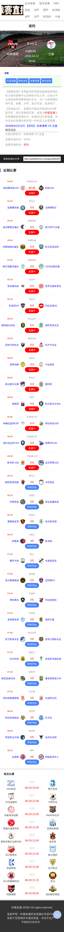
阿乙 (32, 554)
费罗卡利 (14, 560)
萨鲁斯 (15, 541)
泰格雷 (15, 403)
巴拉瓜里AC (51, 305)
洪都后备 (32, 221)
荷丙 (26, 144)
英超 (27, 10)
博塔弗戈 (14, 600)
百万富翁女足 (12, 639)
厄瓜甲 (32, 711)
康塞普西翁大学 (53, 678)
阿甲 (32, 397)
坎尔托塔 (14, 658)
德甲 (27, 16)
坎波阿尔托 (51, 698)
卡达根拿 (49, 364)
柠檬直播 (50, 112)
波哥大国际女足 (53, 639)
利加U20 (49, 188)
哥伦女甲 (32, 319)
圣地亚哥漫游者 (53, 658)
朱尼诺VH (14, 305)
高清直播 (11, 80)
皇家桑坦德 (13, 207)
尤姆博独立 (51, 207)
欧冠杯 (47, 16)
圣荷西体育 (13, 619)
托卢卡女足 (51, 345)
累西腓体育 (13, 521)
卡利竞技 (49, 482)
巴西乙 (32, 495)
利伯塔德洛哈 (12, 717)
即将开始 (32, 487)
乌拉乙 (32, 535)
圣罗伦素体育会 (53, 286)
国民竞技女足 (52, 325)
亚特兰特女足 (12, 345)
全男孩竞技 (51, 560)
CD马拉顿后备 (52, 266)
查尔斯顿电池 (12, 580)
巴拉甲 (32, 279)
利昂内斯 (14, 364)
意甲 (36, 10)
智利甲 (32, 672)
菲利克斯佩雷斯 (11, 698)
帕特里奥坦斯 (12, 482)
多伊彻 (48, 541)
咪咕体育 (23, 80)
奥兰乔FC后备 (52, 227)
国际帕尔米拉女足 (10, 325)
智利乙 (32, 652)
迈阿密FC (50, 580)
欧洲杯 (56, 10)
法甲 (36, 16)
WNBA (32, 731)
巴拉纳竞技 (51, 600)
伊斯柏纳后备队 (11, 246)
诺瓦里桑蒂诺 (52, 502)
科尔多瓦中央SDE (54, 403)
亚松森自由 (13, 286)
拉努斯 (15, 757)
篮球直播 (44, 3)
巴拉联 (32, 613)
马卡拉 (48, 717)
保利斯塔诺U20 (11, 188)
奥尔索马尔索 (12, 384)
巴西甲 (32, 593)
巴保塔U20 (32, 181)
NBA (56, 3)
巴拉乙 (32, 299)
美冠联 (32, 574)
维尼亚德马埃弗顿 (10, 678)
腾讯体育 (46, 80)
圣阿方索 (49, 619)
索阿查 (48, 384)
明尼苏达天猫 (12, 737)
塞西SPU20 (51, 443)
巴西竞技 (14, 502)
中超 (57, 16)
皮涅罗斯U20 (52, 462)
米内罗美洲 (51, 521)
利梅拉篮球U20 (11, 423)
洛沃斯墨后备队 (11, 227)
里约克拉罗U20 (11, 443)
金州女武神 (51, 737)
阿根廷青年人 (52, 757)
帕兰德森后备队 (11, 266)
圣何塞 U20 (13, 462)
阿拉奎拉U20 (52, 423)
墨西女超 (32, 338)
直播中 (32, 193)
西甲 (45, 10)
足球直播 (30, 3)
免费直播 (34, 80)
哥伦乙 (32, 201)
